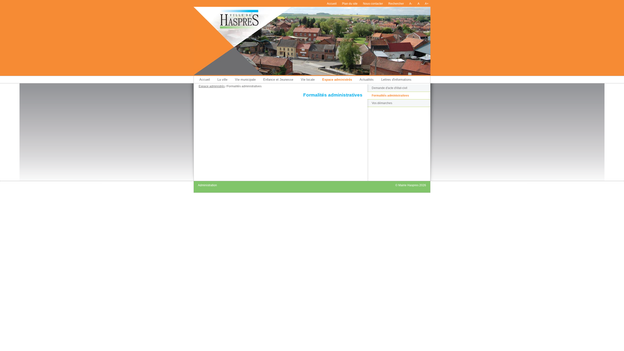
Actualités (367, 79)
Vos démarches (382, 103)
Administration (207, 185)
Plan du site (350, 3)
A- (410, 3)
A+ (427, 3)
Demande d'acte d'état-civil (389, 88)
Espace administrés (337, 79)
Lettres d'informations (396, 79)
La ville (222, 79)
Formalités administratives (390, 95)
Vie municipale (245, 79)
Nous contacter (373, 3)
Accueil (332, 3)
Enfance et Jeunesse (278, 79)
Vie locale (308, 79)
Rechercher (396, 3)
